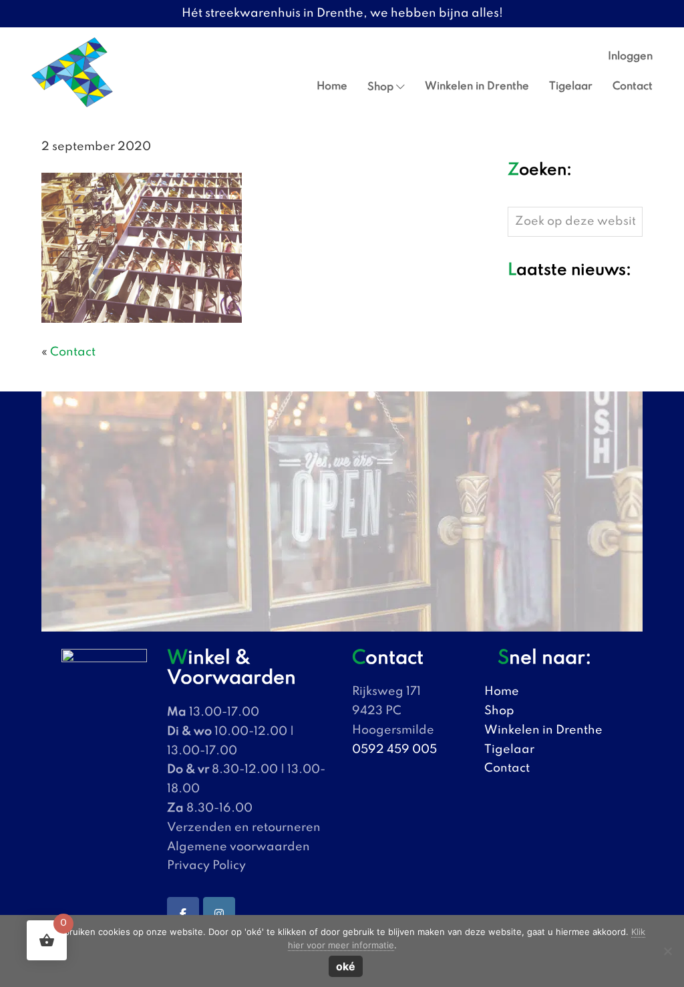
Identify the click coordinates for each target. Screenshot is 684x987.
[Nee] (667, 951)
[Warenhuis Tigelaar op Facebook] (183, 914)
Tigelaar (509, 750)
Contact (73, 352)
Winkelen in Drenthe (543, 730)
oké (345, 966)
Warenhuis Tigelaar (49, 40)
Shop (499, 711)
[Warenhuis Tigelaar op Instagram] (219, 914)
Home (501, 692)
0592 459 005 (394, 750)
